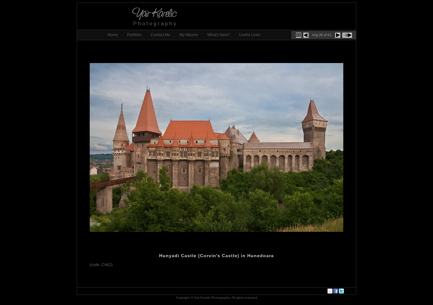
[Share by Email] (330, 291)
